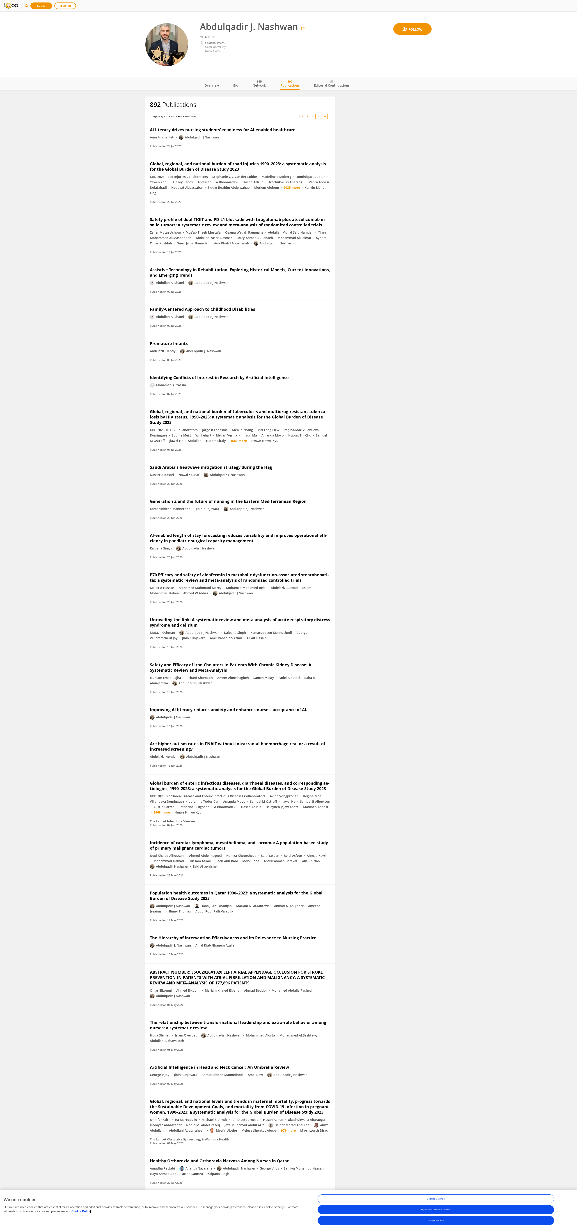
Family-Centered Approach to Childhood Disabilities (202, 309)
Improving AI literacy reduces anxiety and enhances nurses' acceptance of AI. (228, 709)
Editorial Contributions (332, 83)
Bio (235, 85)
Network (259, 83)
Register (65, 5)
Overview (211, 85)
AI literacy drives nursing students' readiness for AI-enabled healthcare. (223, 129)
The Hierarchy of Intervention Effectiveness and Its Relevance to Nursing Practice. (234, 937)
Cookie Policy (81, 1211)
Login (41, 5)
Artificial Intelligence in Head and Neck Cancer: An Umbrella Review (219, 1067)
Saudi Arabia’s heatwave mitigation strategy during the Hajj (211, 467)
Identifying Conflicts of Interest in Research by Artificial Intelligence (219, 377)
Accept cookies (436, 1220)
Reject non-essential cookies (436, 1209)
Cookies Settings (436, 1198)
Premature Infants (169, 343)
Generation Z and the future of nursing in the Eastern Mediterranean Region (228, 501)
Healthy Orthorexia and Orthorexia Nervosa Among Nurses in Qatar (219, 1160)
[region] (288, 1207)
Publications (290, 83)
